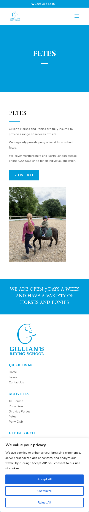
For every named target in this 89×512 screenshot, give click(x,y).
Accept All (44, 479)
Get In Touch (24, 175)
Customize (44, 491)
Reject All (44, 503)
